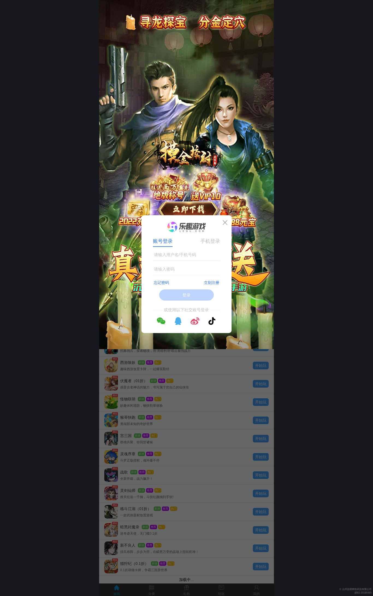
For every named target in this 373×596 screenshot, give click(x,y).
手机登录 (210, 241)
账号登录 (163, 241)
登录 (186, 295)
